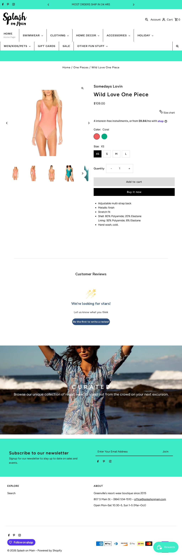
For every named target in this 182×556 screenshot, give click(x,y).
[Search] (146, 19)
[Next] (133, 4)
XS (97, 154)
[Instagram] (13, 4)
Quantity (99, 168)
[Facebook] (2, 4)
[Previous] (48, 4)
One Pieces (81, 67)
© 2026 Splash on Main (21, 550)
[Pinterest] (7, 4)
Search (11, 493)
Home (66, 67)
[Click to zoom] (83, 88)
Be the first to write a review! (91, 321)
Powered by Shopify (50, 550)
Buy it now (134, 192)
